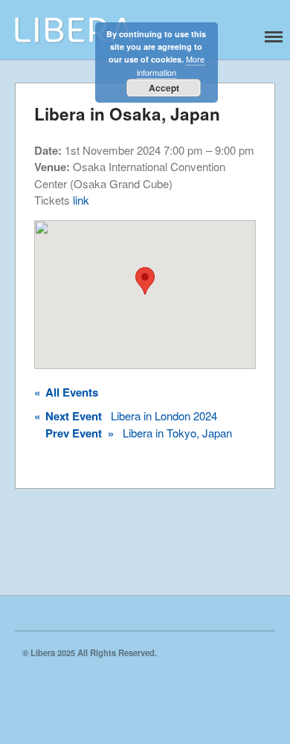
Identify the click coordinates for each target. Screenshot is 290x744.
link (81, 200)
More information (170, 65)
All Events (66, 392)
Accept (164, 87)
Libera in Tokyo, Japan (138, 433)
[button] (145, 281)
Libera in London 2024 (125, 416)
